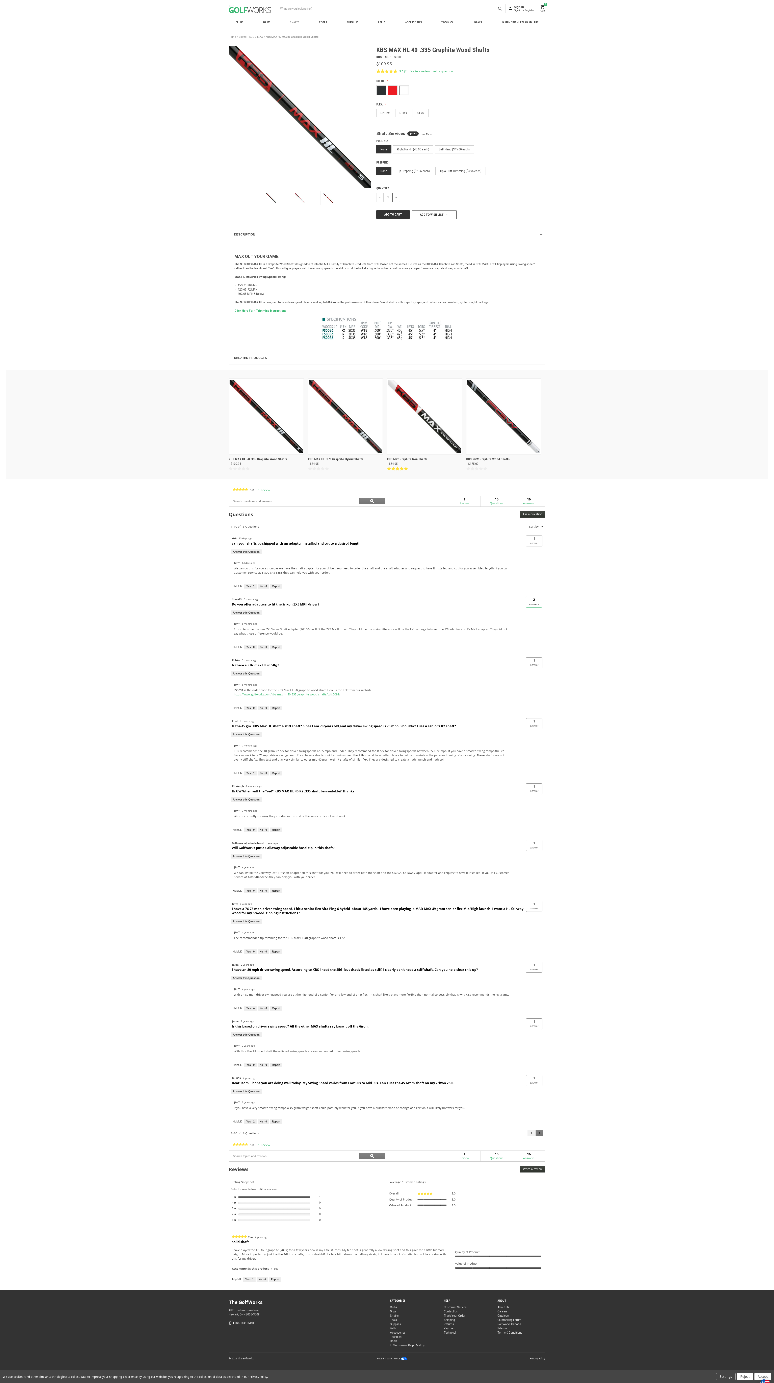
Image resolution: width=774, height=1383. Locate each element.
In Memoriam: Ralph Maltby (520, 22)
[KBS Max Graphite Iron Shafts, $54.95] (424, 416)
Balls (382, 22)
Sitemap (502, 1328)
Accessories (413, 22)
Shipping (449, 1320)
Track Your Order (454, 1315)
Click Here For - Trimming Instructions (260, 310)
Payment (450, 1328)
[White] (404, 90)
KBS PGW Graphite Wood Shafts (488, 459)
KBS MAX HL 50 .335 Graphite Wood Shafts (258, 459)
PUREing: (382, 141)
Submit (500, 8)
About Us (503, 1307)
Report (276, 586)
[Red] (392, 90)
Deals (478, 22)
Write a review (420, 71)
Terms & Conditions (509, 1332)
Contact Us (451, 1311)
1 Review (265, 490)
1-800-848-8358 (243, 1323)
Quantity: (383, 188)
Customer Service (455, 1307)
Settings (726, 1376)
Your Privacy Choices (389, 1358)
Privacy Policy (537, 1358)
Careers (502, 1311)
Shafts (295, 22)
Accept (763, 1376)
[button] (387, 234)
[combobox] (391, 8)
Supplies (353, 22)
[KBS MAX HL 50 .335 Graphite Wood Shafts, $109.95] (266, 416)
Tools (323, 22)
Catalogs (503, 1315)
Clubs (239, 22)
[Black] (381, 90)
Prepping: (383, 162)
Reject (745, 1376)
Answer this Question (246, 551)
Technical (448, 22)
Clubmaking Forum (509, 1320)
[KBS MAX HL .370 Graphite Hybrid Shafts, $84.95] (345, 416)
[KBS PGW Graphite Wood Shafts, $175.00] (503, 416)
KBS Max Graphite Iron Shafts (407, 459)
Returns (449, 1324)
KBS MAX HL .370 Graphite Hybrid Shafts (335, 459)
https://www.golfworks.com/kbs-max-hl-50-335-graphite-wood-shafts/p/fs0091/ (287, 694)
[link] (240, 490)
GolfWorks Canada (509, 1324)
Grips (266, 22)
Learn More (425, 134)
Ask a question (443, 71)
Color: (381, 81)
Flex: (380, 104)
